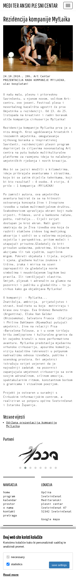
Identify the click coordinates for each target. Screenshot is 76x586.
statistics (16, 564)
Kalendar (10, 500)
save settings (59, 565)
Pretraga (10, 515)
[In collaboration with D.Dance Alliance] (38, 453)
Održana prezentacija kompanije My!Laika (31, 424)
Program (9, 496)
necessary (18, 557)
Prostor (9, 504)
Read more (11, 574)
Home (6, 492)
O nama (8, 507)
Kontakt (9, 511)
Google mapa (50, 519)
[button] (20, 468)
